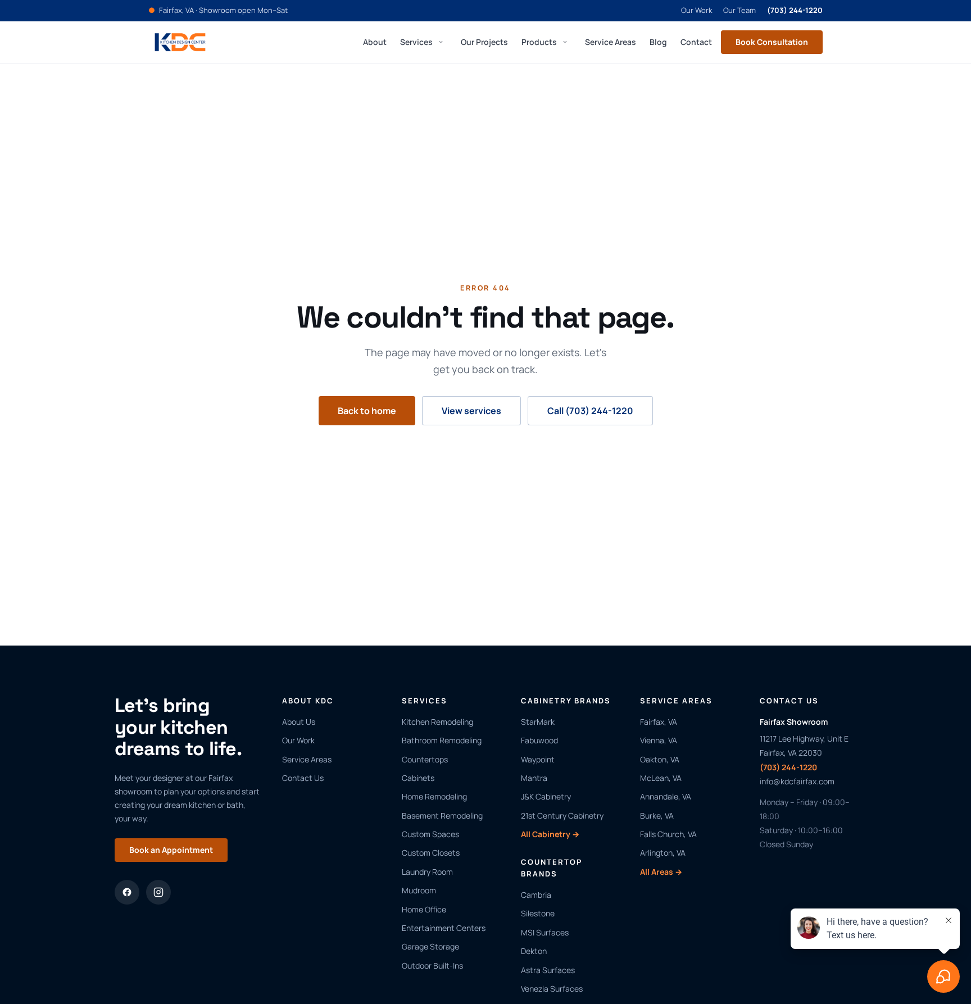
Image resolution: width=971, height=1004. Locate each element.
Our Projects (484, 41)
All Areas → (661, 871)
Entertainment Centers (444, 928)
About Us (298, 721)
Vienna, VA (658, 740)
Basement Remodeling (442, 815)
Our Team (739, 10)
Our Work (696, 10)
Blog (658, 41)
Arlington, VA (663, 852)
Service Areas (610, 41)
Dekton (534, 951)
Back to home (367, 411)
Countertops (425, 759)
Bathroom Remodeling (442, 740)
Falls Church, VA (668, 834)
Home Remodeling (434, 796)
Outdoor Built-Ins (432, 965)
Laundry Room (427, 871)
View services (471, 411)
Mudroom (419, 890)
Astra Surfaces (548, 970)
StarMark (538, 721)
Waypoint (538, 759)
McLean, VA (661, 778)
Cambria (536, 894)
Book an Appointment (171, 849)
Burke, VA (657, 815)
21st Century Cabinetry (562, 815)
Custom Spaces (430, 834)
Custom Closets (431, 852)
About (375, 41)
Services (416, 41)
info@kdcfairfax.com (797, 781)
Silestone (538, 913)
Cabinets (418, 778)
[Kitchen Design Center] (180, 42)
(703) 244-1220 (795, 10)
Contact (696, 41)
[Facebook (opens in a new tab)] (127, 892)
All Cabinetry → (550, 834)
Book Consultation (772, 42)
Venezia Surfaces (552, 988)
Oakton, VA (659, 759)
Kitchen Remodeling (437, 721)
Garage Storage (430, 946)
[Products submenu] (564, 42)
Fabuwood (539, 740)
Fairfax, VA (658, 721)
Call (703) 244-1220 (590, 411)
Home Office (424, 909)
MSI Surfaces (545, 932)
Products (539, 41)
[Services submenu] (440, 42)
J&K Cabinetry (546, 796)
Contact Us (303, 778)
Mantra (534, 778)
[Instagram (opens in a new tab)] (158, 892)
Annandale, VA (665, 796)
